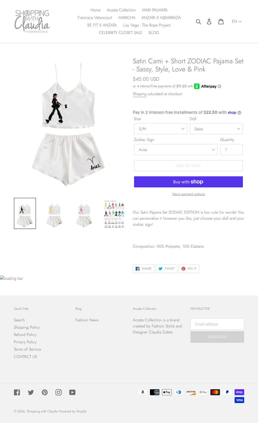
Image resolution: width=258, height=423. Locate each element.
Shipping (139, 94)
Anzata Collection (147, 320)
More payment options (188, 193)
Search (19, 320)
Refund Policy (25, 334)
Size (137, 119)
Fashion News (87, 320)
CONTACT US (25, 356)
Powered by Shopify (73, 411)
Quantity (227, 140)
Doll (193, 119)
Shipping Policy (27, 327)
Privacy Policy (25, 342)
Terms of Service (27, 349)
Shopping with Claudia (42, 411)
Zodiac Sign (144, 140)
